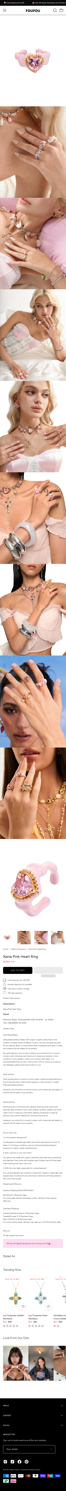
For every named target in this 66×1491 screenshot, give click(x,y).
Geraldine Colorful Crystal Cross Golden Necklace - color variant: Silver (58, 1326)
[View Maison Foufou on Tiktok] (12, 1461)
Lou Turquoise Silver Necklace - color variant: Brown (39, 1326)
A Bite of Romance (18, 949)
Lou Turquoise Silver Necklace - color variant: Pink (33, 1326)
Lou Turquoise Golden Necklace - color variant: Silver (11, 1326)
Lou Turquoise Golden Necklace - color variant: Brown (14, 1326)
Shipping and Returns (12, 1184)
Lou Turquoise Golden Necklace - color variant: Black (17, 1326)
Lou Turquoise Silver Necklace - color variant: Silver (29, 1326)
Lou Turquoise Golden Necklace (13, 1317)
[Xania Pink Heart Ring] (7, 937)
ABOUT (6, 1406)
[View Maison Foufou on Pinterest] (26, 1461)
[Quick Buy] (23, 1306)
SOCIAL (6, 1425)
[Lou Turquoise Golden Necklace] (15, 1294)
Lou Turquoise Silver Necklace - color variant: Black (42, 1326)
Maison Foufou (14, 1470)
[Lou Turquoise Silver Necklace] (41, 1294)
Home (5, 949)
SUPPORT (7, 1415)
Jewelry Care (8, 1028)
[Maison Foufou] (33, 10)
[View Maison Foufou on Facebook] (19, 1461)
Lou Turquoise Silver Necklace (38, 1317)
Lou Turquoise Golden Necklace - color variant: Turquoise (4, 1326)
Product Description (11, 998)
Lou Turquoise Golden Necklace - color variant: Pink (7, 1326)
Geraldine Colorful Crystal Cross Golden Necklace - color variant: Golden (55, 1326)
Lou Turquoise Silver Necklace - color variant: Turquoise (36, 1326)
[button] (48, 970)
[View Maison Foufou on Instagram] (5, 1461)
